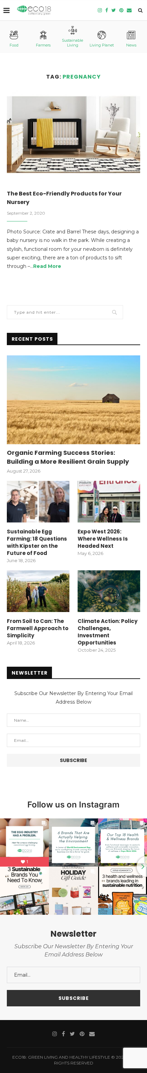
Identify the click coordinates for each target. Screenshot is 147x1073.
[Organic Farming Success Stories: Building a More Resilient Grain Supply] (73, 399)
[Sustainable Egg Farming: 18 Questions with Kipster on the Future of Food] (38, 501)
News (131, 45)
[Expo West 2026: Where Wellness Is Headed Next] (109, 501)
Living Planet (102, 45)
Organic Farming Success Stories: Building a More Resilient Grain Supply (68, 456)
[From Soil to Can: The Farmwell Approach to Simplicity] (38, 591)
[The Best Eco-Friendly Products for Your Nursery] (73, 134)
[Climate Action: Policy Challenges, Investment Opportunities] (109, 591)
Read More (47, 266)
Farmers (43, 45)
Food (14, 45)
